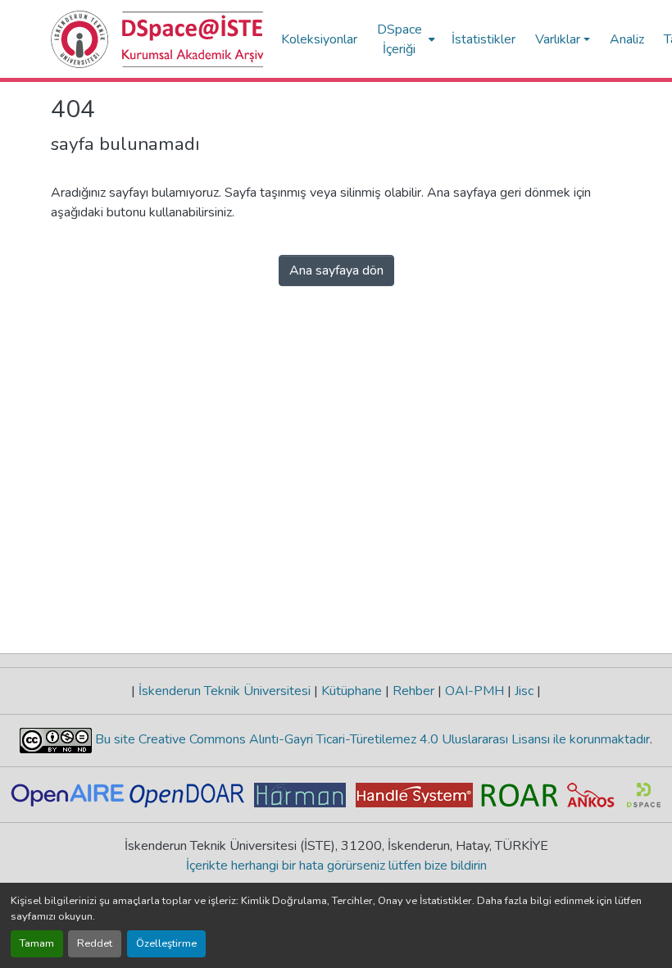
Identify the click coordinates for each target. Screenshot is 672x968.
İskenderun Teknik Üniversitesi (224, 691)
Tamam (37, 943)
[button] (158, 39)
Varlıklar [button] (557, 39)
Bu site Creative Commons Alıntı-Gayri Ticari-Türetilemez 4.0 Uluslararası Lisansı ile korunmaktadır (371, 739)
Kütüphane (351, 691)
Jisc (524, 691)
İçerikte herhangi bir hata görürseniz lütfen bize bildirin (336, 866)
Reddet (94, 943)
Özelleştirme (166, 943)
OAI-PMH (474, 691)
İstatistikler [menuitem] (483, 39)
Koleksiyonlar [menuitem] (319, 39)
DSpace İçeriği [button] (399, 39)
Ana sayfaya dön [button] (336, 270)
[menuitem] (404, 39)
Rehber (413, 691)
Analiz (627, 39)
